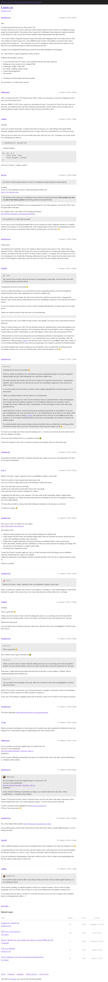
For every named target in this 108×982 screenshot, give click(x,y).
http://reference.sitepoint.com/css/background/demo (18, 214)
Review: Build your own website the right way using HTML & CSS (27, 940)
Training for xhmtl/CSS (10, 923)
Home (3, 974)
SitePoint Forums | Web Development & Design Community (21, 2)
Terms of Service (31, 974)
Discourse (13, 979)
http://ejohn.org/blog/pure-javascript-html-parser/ (32, 712)
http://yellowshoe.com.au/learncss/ (12, 526)
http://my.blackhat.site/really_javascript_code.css (17, 751)
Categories (10, 974)
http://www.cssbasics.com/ (10, 192)
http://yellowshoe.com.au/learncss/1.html (37, 824)
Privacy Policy (44, 974)
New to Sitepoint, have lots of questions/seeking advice (22, 957)
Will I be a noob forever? (10, 931)
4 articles (25, 340)
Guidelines (20, 974)
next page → (5, 906)
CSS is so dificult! (8, 948)
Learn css (7, 7)
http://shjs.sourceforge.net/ (37, 806)
